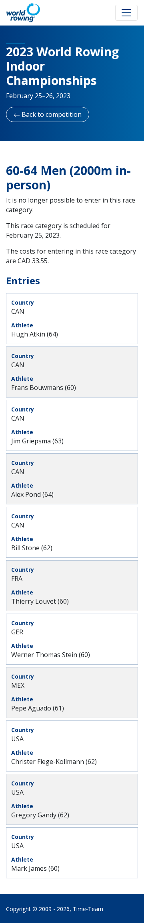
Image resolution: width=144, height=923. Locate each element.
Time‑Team (88, 909)
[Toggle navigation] (126, 13)
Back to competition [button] (51, 114)
